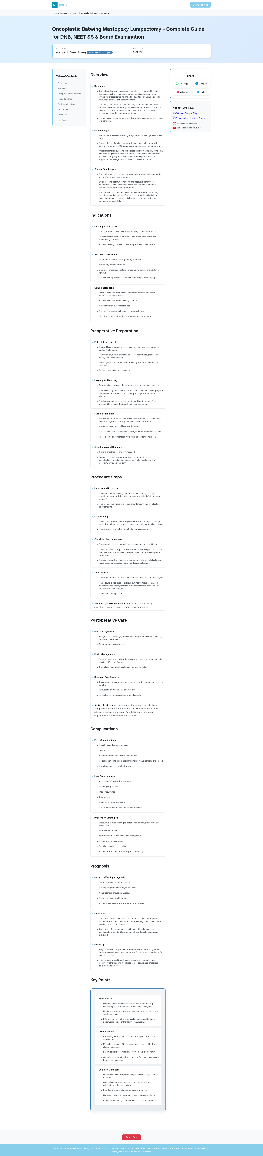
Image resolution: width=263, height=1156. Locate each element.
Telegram (203, 83)
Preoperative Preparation (69, 94)
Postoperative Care (67, 104)
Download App (200, 4)
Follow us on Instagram (187, 123)
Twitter (203, 92)
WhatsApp (184, 83)
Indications (63, 88)
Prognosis (62, 115)
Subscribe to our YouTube (189, 128)
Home (54, 13)
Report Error (132, 1137)
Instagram (184, 92)
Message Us (204, 1151)
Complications (64, 109)
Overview (62, 83)
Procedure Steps (65, 99)
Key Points (62, 120)
